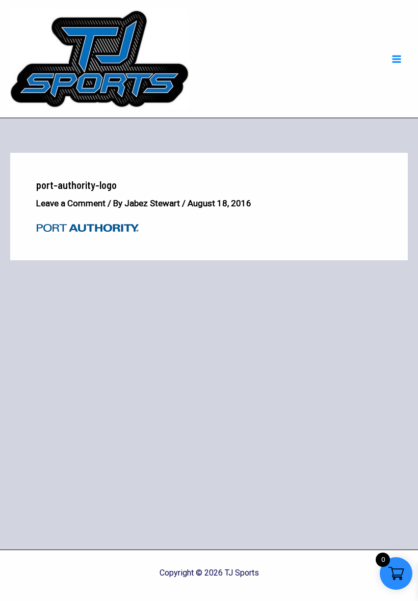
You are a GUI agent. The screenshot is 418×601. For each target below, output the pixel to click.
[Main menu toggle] (396, 59)
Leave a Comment (71, 203)
